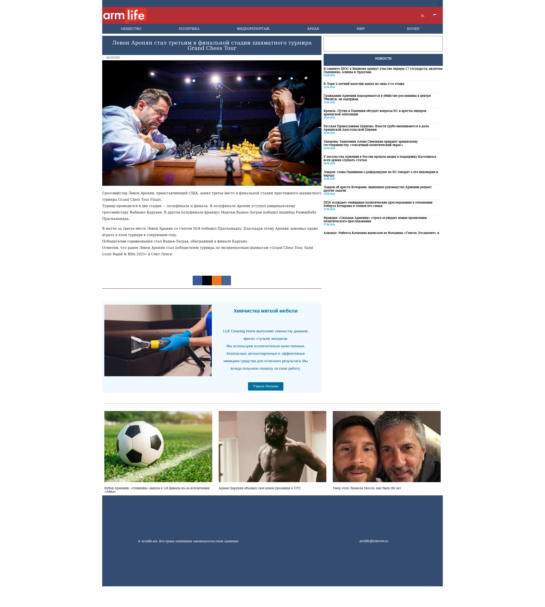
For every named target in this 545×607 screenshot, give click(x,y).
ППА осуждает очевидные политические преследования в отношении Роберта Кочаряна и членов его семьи (378, 204)
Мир (361, 29)
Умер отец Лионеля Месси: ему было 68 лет (367, 488)
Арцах (313, 29)
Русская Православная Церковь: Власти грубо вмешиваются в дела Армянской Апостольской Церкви (376, 128)
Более (413, 29)
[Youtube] (405, 3)
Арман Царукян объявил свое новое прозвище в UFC (260, 488)
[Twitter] (398, 3)
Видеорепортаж (253, 29)
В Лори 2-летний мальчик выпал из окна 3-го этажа (364, 84)
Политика (189, 29)
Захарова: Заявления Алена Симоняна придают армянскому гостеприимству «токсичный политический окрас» (371, 143)
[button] (440, 3)
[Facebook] (391, 3)
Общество (131, 29)
